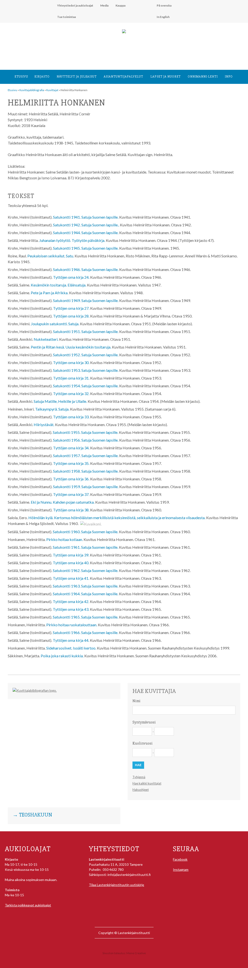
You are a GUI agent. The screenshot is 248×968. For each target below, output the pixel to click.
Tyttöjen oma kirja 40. (71, 562)
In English (163, 17)
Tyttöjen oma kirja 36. (71, 478)
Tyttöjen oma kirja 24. (71, 277)
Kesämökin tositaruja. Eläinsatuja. (58, 285)
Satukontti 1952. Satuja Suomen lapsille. (85, 354)
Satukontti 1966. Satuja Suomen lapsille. (85, 632)
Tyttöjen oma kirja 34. (71, 447)
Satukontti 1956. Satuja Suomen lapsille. (85, 440)
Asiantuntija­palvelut (123, 77)
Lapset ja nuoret (165, 77)
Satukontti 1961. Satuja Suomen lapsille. (85, 547)
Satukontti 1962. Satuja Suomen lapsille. (85, 570)
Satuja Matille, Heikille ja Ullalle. (60, 401)
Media (104, 5)
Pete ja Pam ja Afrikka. (49, 292)
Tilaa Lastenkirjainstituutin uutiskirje (116, 885)
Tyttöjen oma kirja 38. (71, 510)
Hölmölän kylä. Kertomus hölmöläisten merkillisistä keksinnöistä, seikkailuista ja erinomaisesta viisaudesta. (116, 517)
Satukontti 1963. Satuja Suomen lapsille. (85, 586)
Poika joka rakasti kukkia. (62, 655)
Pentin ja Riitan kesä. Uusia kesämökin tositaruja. (71, 347)
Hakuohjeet (140, 790)
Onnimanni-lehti (203, 77)
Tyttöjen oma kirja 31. (71, 378)
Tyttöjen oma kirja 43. (71, 609)
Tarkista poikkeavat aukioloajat (28, 905)
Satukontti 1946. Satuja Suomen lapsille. (85, 269)
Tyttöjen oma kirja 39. (71, 555)
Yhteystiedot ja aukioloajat (75, 5)
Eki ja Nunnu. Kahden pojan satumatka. (62, 502)
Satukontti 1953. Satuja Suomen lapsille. (85, 370)
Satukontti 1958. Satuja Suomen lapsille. (85, 471)
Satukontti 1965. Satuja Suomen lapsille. (85, 617)
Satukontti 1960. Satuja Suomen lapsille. (85, 531)
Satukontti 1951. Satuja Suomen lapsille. (85, 331)
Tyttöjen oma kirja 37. (71, 494)
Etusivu (21, 77)
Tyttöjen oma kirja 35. (71, 463)
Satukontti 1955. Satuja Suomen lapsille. (85, 432)
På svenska (164, 5)
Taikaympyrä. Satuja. (52, 409)
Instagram (180, 869)
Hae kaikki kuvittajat (146, 783)
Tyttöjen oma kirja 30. (71, 362)
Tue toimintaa (66, 17)
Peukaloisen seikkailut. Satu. (50, 256)
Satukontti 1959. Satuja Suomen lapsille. (85, 486)
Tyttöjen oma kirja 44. (71, 640)
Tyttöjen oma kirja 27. (71, 308)
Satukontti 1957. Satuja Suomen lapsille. (85, 455)
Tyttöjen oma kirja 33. (71, 416)
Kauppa (120, 5)
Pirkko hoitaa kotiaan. (64, 539)
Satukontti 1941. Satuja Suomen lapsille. (85, 217)
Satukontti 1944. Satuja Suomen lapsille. (85, 232)
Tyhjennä (138, 777)
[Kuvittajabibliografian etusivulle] (35, 690)
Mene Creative (136, 953)
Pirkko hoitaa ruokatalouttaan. (71, 624)
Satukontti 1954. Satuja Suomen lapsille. (85, 385)
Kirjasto (42, 77)
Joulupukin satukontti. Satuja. (55, 323)
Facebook (180, 859)
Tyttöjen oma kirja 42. (71, 601)
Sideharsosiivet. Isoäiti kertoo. (71, 648)
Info (229, 77)
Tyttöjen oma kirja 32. (71, 393)
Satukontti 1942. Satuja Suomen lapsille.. (86, 224)
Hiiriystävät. (44, 424)
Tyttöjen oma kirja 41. (71, 578)
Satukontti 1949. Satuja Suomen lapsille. (85, 300)
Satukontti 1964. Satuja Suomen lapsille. (85, 593)
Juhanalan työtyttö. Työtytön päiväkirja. (72, 240)
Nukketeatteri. (46, 339)
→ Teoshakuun (32, 815)
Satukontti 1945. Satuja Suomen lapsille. (85, 248)
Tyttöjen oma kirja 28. (71, 316)
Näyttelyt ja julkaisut (77, 77)
